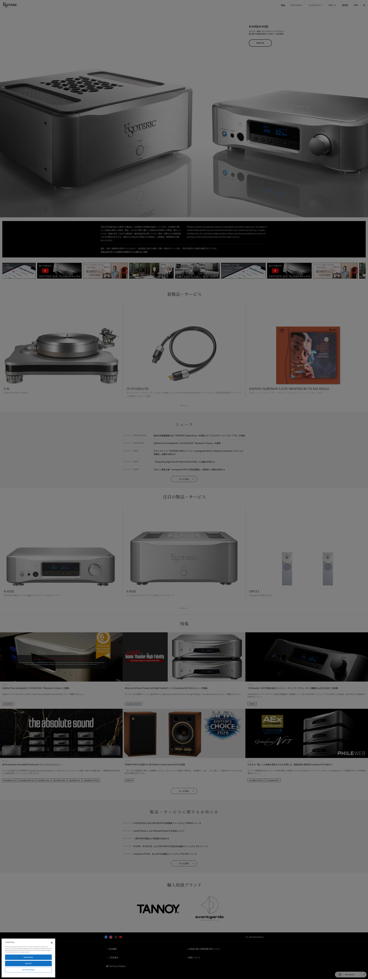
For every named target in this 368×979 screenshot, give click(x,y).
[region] (28, 958)
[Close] (52, 943)
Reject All (28, 963)
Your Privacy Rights (28, 970)
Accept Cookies (28, 957)
